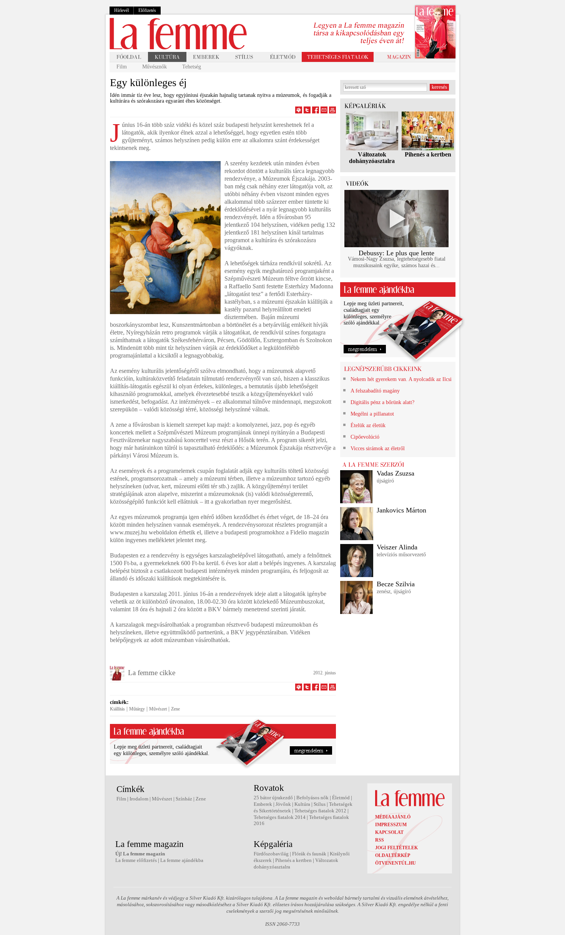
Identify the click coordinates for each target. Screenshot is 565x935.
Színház (184, 799)
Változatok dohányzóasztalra (372, 157)
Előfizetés (147, 10)
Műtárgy (137, 709)
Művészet (158, 709)
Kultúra (302, 804)
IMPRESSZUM (391, 824)
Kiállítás (117, 709)
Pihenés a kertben (428, 154)
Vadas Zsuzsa (395, 473)
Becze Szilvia (396, 584)
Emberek (263, 804)
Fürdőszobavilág (271, 854)
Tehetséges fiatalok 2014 (280, 817)
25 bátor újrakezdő (273, 797)
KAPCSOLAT (389, 832)
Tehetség (191, 67)
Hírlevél (121, 10)
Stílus (320, 804)
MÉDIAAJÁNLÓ (392, 817)
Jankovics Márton (401, 510)
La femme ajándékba (181, 860)
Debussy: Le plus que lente (396, 253)
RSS (379, 840)
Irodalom (139, 799)
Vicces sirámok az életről (378, 448)
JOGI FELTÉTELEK (396, 847)
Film (121, 67)
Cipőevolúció (365, 437)
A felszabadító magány (375, 391)
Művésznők (154, 67)
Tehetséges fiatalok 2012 (320, 811)
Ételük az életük (368, 425)
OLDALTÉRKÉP (392, 855)
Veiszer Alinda (397, 547)
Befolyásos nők (312, 797)
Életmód (341, 797)
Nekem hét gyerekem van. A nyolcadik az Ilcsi (401, 379)
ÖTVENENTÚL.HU (395, 863)
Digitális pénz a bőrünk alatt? (382, 402)
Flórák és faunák (309, 854)
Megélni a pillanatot (372, 414)
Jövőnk (283, 804)
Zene (175, 709)
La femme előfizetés (136, 860)
